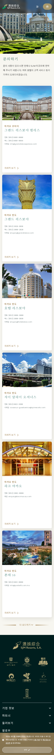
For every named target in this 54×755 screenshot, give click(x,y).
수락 (25, 750)
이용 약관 (36, 740)
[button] (27, 708)
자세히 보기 (10, 168)
